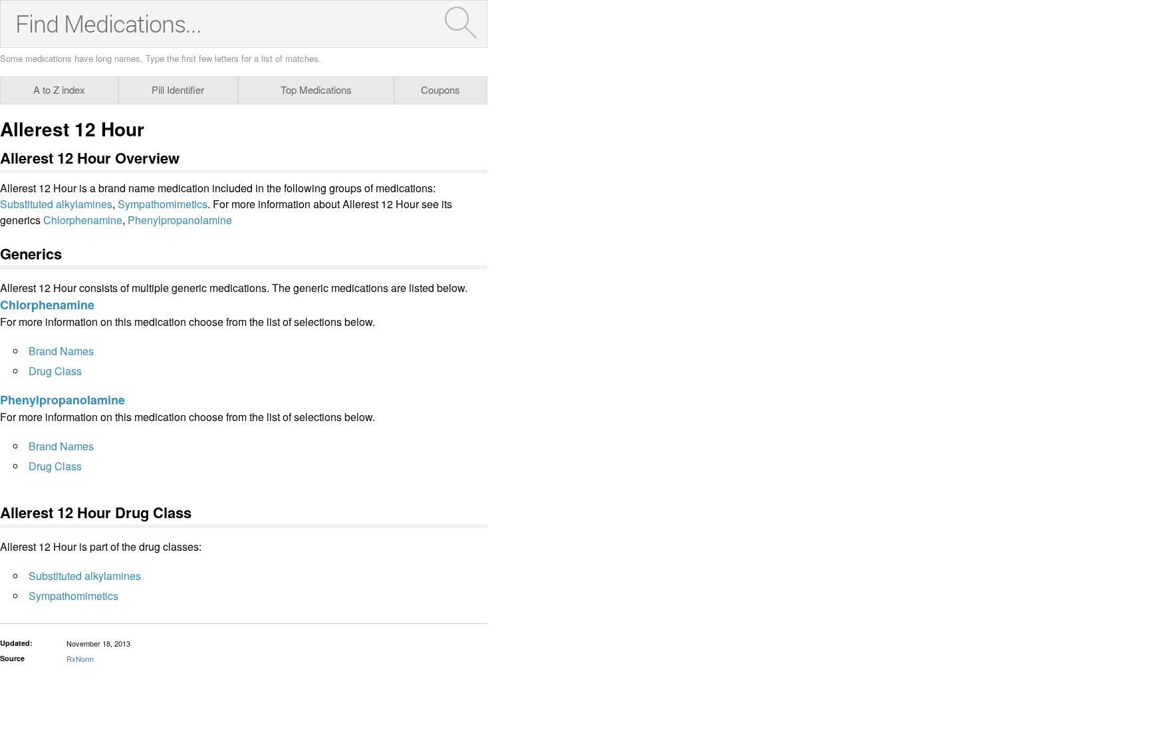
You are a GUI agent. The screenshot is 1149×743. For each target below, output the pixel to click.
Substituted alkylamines (56, 204)
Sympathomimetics (162, 204)
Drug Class (55, 370)
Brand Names (61, 351)
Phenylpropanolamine (180, 219)
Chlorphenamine (82, 219)
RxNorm (80, 658)
